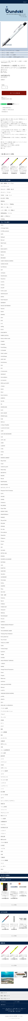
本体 (8, 52)
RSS (16, 1011)
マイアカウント (3, 1001)
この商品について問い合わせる (8, 109)
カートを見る (17, 1001)
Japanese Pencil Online (15, 1018)
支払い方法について (9, 1008)
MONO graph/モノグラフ (19, 57)
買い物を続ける (5, 111)
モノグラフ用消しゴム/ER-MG (13, 145)
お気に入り (16, 104)
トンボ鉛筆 (13, 54)
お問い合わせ (3, 1004)
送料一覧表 (3, 877)
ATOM (19, 1011)
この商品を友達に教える (6, 107)
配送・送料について (16, 1008)
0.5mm (17, 50)
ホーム (3, 50)
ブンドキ (9, 1018)
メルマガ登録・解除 (11, 1011)
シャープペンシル (10, 50)
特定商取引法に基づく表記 (6, 98)
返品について (4, 97)
